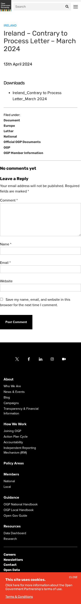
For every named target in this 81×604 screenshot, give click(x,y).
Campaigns (11, 403)
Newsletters (13, 560)
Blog (7, 397)
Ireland (10, 25)
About (8, 379)
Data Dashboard (15, 533)
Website (6, 281)
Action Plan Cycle (16, 437)
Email (5, 262)
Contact (10, 565)
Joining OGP (12, 431)
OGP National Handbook (21, 504)
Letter (9, 131)
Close (73, 577)
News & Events (14, 392)
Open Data (12, 570)
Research (10, 539)
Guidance (11, 497)
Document (12, 120)
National (10, 136)
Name (5, 244)
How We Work (15, 424)
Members (11, 474)
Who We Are (12, 386)
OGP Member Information (23, 153)
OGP (7, 147)
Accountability (13, 442)
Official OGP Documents (22, 142)
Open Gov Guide (15, 516)
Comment (9, 200)
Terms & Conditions (19, 597)
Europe (9, 126)
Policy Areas (14, 463)
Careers (10, 554)
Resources (12, 526)
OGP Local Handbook (19, 510)
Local (7, 487)
